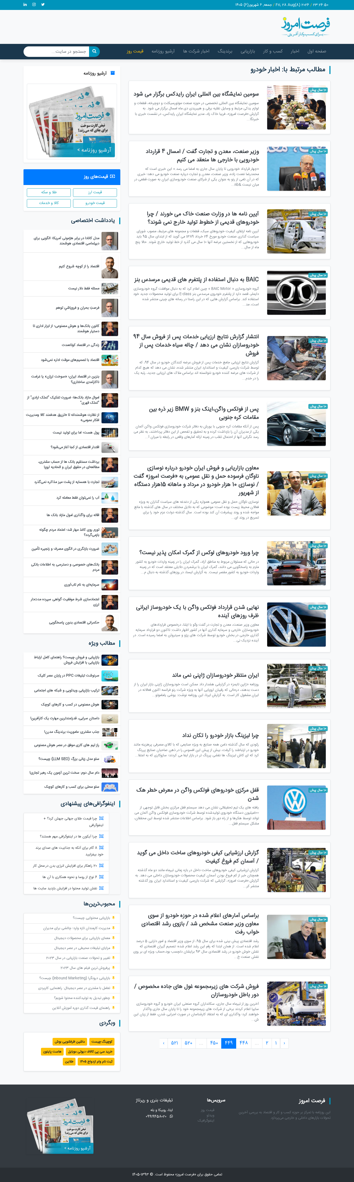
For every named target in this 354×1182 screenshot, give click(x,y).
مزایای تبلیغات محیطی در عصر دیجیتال (82, 948)
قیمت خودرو (95, 203)
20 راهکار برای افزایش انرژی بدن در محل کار (65, 866)
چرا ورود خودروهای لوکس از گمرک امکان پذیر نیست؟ (199, 552)
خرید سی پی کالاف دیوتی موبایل (90, 1051)
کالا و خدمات (49, 203)
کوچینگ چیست (102, 1042)
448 (244, 1043)
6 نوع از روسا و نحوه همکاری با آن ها (70, 877)
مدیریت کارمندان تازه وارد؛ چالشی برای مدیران (76, 928)
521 (174, 1043)
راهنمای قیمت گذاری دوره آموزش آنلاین (81, 1008)
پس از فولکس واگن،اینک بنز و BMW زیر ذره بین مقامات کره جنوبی (204, 413)
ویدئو (210, 1115)
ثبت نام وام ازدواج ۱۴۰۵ (96, 1061)
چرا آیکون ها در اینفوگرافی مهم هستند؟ (68, 837)
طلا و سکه (49, 192)
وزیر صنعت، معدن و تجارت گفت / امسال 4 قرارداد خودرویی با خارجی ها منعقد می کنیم (202, 156)
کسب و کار (273, 51)
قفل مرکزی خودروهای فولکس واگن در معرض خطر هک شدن (197, 794)
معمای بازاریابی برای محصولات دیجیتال (82, 938)
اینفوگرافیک (206, 1121)
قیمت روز (135, 51)
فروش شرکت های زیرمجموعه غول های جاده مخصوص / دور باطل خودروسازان (196, 990)
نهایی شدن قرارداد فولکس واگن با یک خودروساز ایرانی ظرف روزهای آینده (197, 611)
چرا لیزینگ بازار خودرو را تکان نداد (220, 735)
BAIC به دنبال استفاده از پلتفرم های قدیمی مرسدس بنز (197, 279)
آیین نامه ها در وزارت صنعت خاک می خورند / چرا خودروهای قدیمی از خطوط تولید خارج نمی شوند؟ (203, 218)
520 (188, 1043)
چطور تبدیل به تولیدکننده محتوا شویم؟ (82, 998)
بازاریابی (248, 51)
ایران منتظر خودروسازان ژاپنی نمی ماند (215, 675)
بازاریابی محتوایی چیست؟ (91, 918)
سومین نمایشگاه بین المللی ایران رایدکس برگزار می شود (196, 94)
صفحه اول (317, 51)
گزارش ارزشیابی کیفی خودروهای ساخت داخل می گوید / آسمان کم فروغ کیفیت (198, 857)
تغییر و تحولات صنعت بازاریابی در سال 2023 (78, 958)
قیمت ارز (95, 192)
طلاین (69, 1061)
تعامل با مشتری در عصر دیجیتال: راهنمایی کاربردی (74, 988)
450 (214, 1043)
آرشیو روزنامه (163, 51)
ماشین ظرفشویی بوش (70, 1042)
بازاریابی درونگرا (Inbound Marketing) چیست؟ (74, 978)
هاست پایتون (52, 1051)
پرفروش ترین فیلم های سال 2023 (85, 968)
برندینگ (225, 51)
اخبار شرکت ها (196, 51)
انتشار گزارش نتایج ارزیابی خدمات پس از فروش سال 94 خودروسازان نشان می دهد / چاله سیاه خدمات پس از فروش (196, 345)
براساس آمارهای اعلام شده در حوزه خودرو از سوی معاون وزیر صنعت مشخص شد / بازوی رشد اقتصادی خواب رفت (200, 924)
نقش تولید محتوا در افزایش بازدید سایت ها (65, 889)
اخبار (295, 51)
